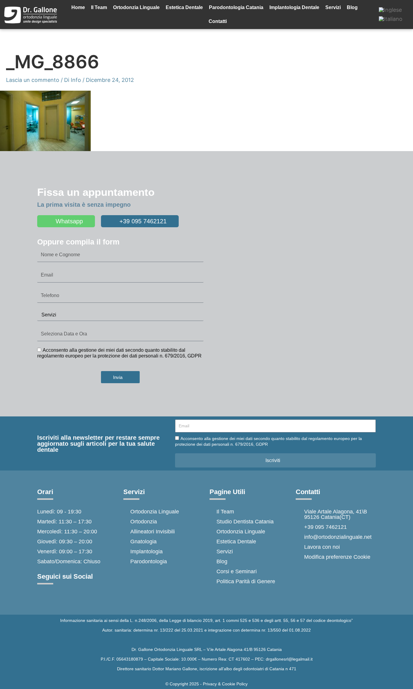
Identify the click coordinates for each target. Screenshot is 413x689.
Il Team (99, 7)
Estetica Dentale (184, 7)
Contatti (218, 21)
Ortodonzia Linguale (136, 7)
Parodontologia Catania (236, 7)
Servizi (333, 7)
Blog (352, 7)
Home (78, 7)
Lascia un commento (32, 80)
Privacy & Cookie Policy (225, 683)
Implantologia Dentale (294, 7)
